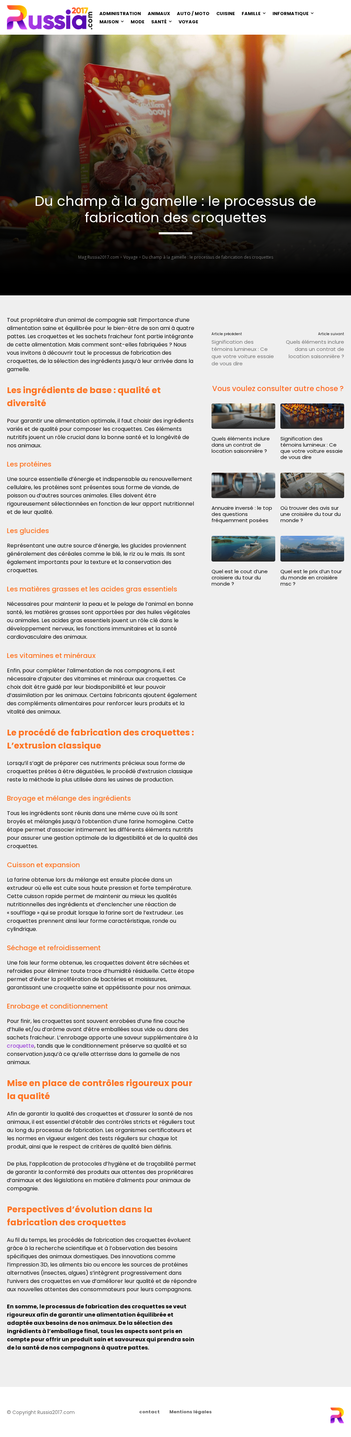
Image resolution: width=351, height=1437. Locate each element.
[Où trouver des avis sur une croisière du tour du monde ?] (312, 485)
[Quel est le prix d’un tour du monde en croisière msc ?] (312, 548)
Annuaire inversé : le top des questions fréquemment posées (241, 514)
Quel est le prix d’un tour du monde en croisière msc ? (311, 577)
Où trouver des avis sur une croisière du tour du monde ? (310, 514)
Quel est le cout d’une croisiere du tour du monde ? (239, 577)
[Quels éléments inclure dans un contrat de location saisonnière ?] (243, 416)
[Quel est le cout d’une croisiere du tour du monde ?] (243, 548)
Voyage (130, 257)
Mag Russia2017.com (98, 257)
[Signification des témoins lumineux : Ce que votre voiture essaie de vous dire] (312, 416)
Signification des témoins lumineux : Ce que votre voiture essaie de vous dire (242, 352)
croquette (20, 1046)
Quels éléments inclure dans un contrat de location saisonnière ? (315, 349)
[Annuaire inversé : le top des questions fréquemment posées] (243, 485)
